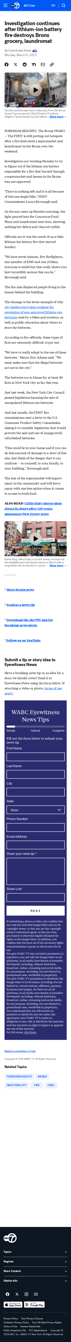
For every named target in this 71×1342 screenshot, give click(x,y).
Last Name (14, 766)
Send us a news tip (21, 604)
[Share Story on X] (15, 64)
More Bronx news (20, 589)
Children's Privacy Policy (16, 1322)
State (10, 801)
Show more (56, 116)
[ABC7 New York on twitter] (17, 1294)
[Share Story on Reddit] (24, 64)
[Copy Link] (52, 64)
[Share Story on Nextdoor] (33, 64)
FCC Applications (38, 1330)
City (9, 783)
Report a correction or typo (20, 1051)
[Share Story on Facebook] (6, 64)
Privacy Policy (11, 1318)
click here (30, 1032)
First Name (14, 748)
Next (35, 911)
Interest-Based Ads (30, 1326)
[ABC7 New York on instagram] (26, 1294)
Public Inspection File (15, 1330)
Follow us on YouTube (23, 640)
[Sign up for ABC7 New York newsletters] (36, 1294)
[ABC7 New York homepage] (15, 5)
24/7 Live (29, 5)
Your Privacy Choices (32, 1318)
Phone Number (17, 819)
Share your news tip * (21, 853)
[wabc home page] (10, 1238)
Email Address (17, 836)
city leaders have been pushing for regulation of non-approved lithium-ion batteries (33, 311)
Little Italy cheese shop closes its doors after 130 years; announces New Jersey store (33, 508)
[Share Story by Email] (42, 64)
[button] (5, 5)
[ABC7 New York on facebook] (7, 1294)
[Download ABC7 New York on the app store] (13, 1304)
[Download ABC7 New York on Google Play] (34, 1304)
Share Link (14, 889)
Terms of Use (10, 1326)
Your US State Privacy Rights (47, 1322)
